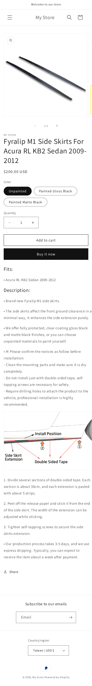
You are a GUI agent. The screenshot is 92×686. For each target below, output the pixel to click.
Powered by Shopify (57, 677)
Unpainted (17, 191)
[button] (9, 17)
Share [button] (13, 572)
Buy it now (46, 254)
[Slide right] (57, 125)
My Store (38, 677)
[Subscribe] (70, 617)
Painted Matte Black (25, 202)
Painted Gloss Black (55, 191)
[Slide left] (35, 125)
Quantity (10, 213)
